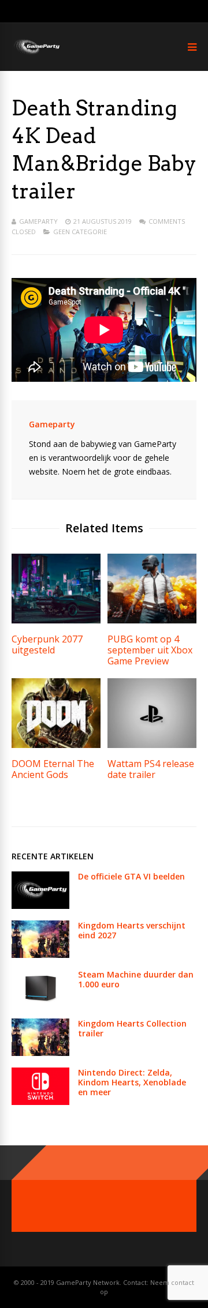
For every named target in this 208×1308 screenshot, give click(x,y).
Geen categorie (80, 231)
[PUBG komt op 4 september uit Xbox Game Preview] (151, 620)
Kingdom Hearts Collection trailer (132, 1028)
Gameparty (38, 221)
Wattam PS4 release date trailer (150, 769)
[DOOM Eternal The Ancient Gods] (56, 744)
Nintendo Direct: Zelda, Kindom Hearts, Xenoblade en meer (132, 1082)
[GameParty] (36, 53)
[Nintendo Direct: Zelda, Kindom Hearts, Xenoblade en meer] (40, 1101)
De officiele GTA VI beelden (131, 876)
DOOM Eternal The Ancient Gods (53, 769)
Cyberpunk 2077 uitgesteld (47, 644)
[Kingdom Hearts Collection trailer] (40, 1052)
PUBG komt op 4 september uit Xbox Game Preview (149, 650)
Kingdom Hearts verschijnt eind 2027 (131, 930)
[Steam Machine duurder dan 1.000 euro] (40, 1003)
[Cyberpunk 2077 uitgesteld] (56, 620)
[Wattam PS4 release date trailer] (151, 744)
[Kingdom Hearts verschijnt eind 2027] (40, 954)
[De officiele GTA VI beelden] (40, 905)
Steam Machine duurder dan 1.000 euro (136, 979)
